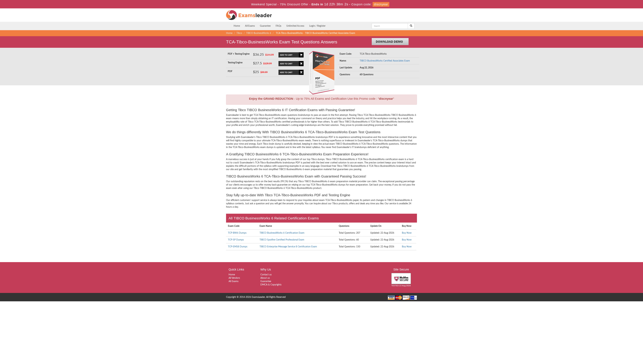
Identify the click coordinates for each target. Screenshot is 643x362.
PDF (230, 71)
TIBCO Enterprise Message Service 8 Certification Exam (288, 247)
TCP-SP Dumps (236, 240)
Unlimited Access (295, 26)
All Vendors (234, 278)
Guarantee (265, 26)
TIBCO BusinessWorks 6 (258, 33)
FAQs (278, 26)
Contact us (266, 275)
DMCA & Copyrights (270, 285)
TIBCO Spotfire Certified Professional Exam (282, 240)
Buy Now (407, 233)
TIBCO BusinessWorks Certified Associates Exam (385, 61)
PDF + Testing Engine (238, 54)
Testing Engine (235, 63)
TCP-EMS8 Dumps (237, 247)
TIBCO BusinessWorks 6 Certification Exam (282, 233)
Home (237, 26)
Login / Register (317, 26)
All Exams (250, 26)
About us (265, 278)
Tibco (239, 33)
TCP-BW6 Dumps (237, 233)
